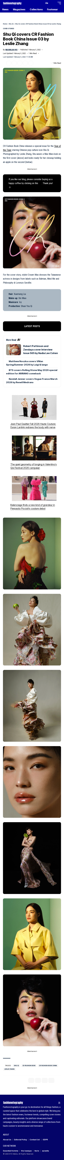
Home (5, 24)
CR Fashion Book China (48, 1066)
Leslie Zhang (9, 1069)
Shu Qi (11, 24)
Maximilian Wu (11, 50)
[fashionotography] (12, 3)
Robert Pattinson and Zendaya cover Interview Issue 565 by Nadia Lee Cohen (40, 349)
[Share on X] (8, 63)
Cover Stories (8, 29)
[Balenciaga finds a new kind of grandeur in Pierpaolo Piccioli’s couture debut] (34, 488)
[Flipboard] (55, 1103)
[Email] (19, 63)
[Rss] (59, 1103)
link (40, 183)
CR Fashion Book (28, 1066)
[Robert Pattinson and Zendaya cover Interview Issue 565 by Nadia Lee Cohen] (13, 349)
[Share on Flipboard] (14, 63)
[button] (42, 3)
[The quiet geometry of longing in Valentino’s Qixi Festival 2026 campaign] (34, 448)
